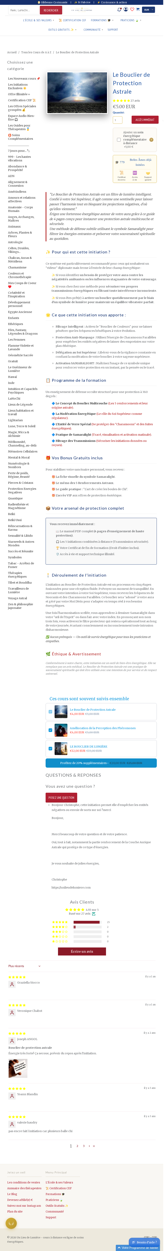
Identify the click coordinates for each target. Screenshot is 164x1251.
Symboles (15, 557)
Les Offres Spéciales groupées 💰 (22, 108)
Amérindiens (17, 191)
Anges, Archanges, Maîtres (21, 218)
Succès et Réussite (20, 551)
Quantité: (119, 112)
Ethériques (15, 324)
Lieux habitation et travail (21, 412)
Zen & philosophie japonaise (20, 606)
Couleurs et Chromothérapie (19, 275)
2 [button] (77, 1146)
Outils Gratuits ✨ (62, 29)
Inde (11, 383)
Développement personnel (19, 304)
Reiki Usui (15, 520)
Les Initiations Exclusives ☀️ (18, 86)
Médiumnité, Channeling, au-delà (22, 443)
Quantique (15, 498)
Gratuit (13, 361)
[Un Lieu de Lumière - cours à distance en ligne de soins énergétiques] (82, 10)
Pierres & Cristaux (20, 483)
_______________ (18, 145)
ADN (11, 176)
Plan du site (15, 1211)
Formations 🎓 (102, 20)
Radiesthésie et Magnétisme (18, 506)
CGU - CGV (150, 1237)
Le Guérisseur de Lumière (19, 369)
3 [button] (84, 1146)
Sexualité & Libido (20, 535)
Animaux (14, 226)
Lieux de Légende (20, 404)
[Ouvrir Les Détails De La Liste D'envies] (132, 9)
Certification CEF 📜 (22, 100)
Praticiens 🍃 (131, 20)
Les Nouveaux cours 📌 (24, 78)
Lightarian (15, 420)
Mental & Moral (19, 457)
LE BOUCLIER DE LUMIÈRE (88, 746)
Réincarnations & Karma (20, 527)
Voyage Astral (17, 598)
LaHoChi (14, 398)
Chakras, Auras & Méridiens (20, 259)
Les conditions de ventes (23, 1182)
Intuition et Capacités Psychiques (22, 390)
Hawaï (12, 377)
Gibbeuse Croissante (54, 2)
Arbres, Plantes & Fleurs (20, 234)
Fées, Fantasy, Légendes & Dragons (23, 331)
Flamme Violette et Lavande (21, 347)
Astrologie (15, 242)
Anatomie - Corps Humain (20, 209)
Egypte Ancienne (20, 312)
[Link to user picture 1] (18, 1068)
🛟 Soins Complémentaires (20, 137)
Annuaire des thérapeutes (24, 1188)
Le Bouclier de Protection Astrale (93, 710)
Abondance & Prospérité (17, 168)
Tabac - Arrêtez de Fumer (21, 565)
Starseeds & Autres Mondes (21, 543)
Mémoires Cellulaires (22, 451)
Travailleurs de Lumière (18, 590)
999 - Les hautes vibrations (19, 158)
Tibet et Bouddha (20, 582)
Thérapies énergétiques (17, 574)
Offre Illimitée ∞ (19, 94)
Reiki (11, 514)
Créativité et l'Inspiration (16, 294)
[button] (122, 100)
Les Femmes (16, 339)
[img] (17, 977)
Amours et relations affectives (21, 199)
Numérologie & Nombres (18, 465)
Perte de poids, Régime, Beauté (19, 475)
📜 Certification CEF (72, 20)
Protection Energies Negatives (22, 490)
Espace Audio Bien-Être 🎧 (21, 117)
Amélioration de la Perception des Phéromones (103, 728)
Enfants (13, 318)
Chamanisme (17, 267)
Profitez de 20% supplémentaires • (101, 763)
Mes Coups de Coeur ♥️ (22, 284)
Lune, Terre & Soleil (21, 426)
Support (113, 29)
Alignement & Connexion (17, 183)
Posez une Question (61, 798)
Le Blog (12, 1194)
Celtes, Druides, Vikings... (18, 250)
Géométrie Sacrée (20, 355)
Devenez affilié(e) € (20, 1200)
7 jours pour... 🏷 (19, 151)
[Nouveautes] (119, 10)
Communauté (93, 29)
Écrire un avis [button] (82, 951)
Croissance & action (114, 2)
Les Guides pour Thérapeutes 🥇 (19, 127)
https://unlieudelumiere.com (71, 887)
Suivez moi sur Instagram (24, 1205)
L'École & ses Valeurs (38, 20)
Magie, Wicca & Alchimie (18, 434)
